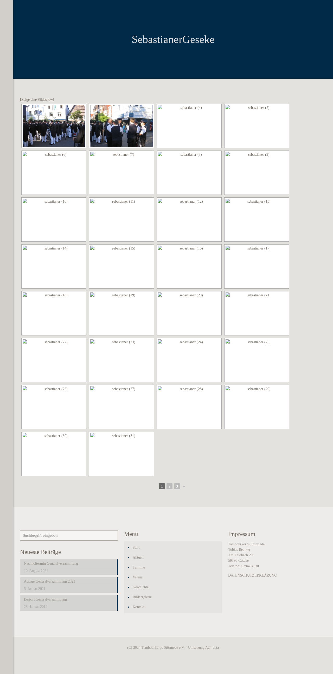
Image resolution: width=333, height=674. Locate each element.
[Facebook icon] (6, 667)
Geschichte (141, 587)
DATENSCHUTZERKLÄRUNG (252, 575)
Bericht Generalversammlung (45, 599)
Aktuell (138, 557)
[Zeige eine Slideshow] (37, 100)
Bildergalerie (142, 597)
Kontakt (138, 607)
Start (136, 548)
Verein (137, 577)
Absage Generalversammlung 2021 (49, 581)
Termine (139, 567)
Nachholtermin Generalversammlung (51, 563)
